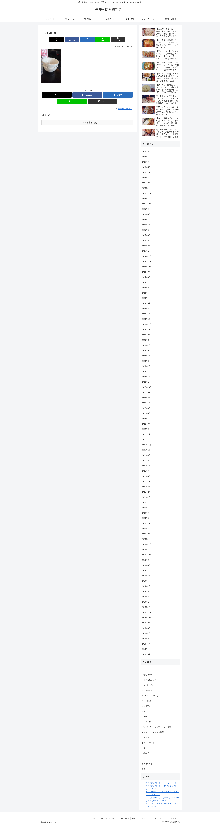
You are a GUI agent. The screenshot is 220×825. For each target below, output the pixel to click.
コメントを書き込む (87, 122)
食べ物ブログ (114, 818)
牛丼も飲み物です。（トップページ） (161, 783)
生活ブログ (136, 818)
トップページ (90, 818)
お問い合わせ (151, 806)
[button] (118, 39)
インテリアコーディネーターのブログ (161, 803)
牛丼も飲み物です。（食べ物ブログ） (161, 786)
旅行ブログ (125, 818)
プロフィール (151, 789)
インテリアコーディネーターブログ (155, 818)
